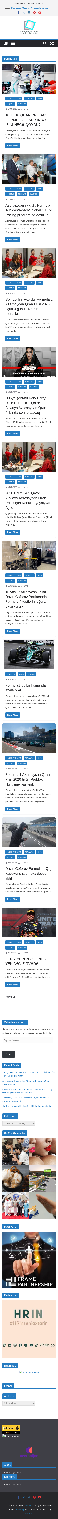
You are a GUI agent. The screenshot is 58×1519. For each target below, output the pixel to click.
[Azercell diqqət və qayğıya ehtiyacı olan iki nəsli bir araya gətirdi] (15, 1151)
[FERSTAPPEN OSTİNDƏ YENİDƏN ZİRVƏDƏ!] (29, 922)
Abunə (9, 1054)
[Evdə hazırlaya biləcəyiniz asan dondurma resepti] (15, 1178)
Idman (39, 98)
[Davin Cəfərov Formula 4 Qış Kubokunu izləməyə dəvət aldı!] (29, 832)
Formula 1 (29, 98)
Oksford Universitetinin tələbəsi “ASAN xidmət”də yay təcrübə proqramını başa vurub (32, 8)
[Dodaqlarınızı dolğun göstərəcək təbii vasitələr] (42, 1151)
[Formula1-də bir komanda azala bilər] (29, 654)
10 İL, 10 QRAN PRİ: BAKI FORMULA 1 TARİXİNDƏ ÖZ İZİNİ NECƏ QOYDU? (28, 120)
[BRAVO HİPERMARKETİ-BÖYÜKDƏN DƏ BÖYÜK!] (42, 1178)
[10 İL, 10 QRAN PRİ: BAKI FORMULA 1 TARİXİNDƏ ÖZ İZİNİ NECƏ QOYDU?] (29, 79)
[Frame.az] (6, 43)
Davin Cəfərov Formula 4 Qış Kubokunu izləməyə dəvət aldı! (28, 873)
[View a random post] (52, 43)
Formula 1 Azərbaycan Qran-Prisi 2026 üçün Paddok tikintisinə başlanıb (28, 779)
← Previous (8, 997)
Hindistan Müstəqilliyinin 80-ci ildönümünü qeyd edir (26, 1106)
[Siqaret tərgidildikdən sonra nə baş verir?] (42, 1205)
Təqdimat (10, 104)
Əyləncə (33, 194)
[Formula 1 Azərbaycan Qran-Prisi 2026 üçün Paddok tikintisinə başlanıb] (29, 738)
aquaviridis (25, 109)
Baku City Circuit (14, 98)
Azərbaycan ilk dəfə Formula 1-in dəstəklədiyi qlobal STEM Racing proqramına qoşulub (28, 210)
